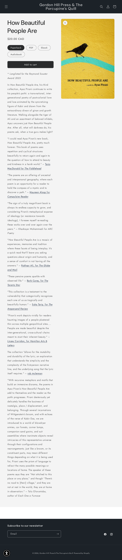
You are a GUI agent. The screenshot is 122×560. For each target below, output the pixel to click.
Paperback (16, 47)
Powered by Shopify (82, 553)
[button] (6, 6)
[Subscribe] (57, 533)
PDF (31, 47)
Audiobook (16, 54)
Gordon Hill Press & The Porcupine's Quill (57, 553)
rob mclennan (35, 373)
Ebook (44, 47)
